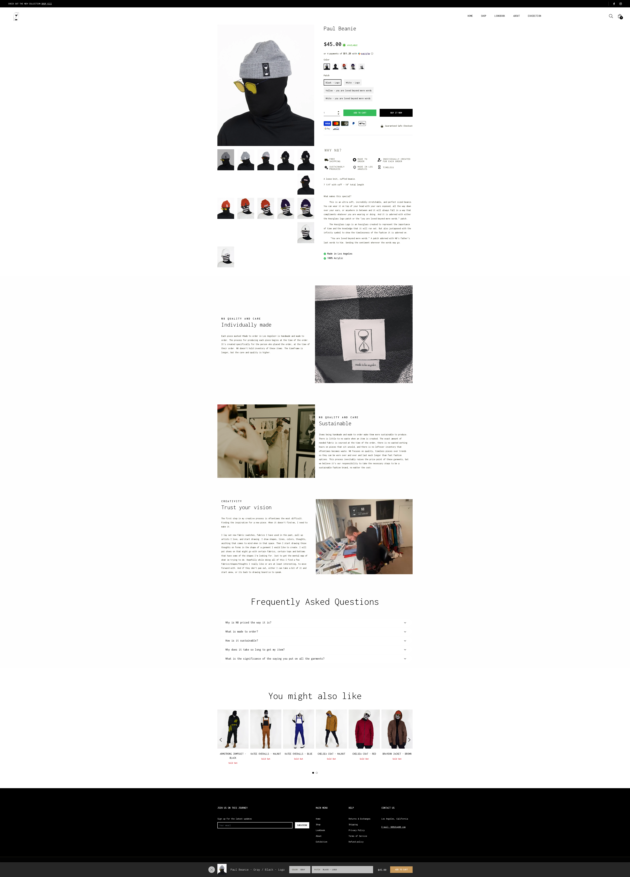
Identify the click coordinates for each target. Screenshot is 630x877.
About (319, 836)
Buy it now (396, 112)
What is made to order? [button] (241, 631)
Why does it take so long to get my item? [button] (254, 649)
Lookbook (320, 830)
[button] (368, 53)
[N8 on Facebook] (614, 3)
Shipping (353, 824)
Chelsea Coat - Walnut (331, 753)
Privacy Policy (357, 830)
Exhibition (321, 842)
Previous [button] (220, 740)
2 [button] (317, 773)
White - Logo (353, 82)
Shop (318, 824)
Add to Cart (401, 869)
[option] (233, 740)
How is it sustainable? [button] (241, 640)
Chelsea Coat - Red (364, 753)
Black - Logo (332, 82)
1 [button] (313, 773)
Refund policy (356, 842)
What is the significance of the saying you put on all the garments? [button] (274, 658)
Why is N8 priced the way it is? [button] (248, 622)
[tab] (315, 623)
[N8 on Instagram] (620, 3)
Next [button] (409, 740)
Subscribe (302, 825)
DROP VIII (47, 3)
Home (318, 819)
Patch (326, 75)
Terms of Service (358, 836)
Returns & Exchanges (359, 819)
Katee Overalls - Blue (298, 753)
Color (326, 59)
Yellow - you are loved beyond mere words (349, 90)
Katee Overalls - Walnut (266, 753)
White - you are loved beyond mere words (348, 98)
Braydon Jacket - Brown (397, 753)
